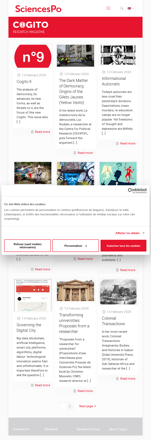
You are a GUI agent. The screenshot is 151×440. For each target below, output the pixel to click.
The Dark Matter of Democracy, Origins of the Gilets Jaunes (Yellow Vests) (73, 91)
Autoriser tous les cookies (123, 245)
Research (51, 429)
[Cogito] (38, 8)
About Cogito (118, 429)
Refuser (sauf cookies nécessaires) (28, 246)
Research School (88, 429)
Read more (42, 132)
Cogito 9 (24, 81)
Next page (86, 406)
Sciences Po (21, 429)
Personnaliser (73, 245)
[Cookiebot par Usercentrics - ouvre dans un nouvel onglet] (131, 190)
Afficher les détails (127, 232)
